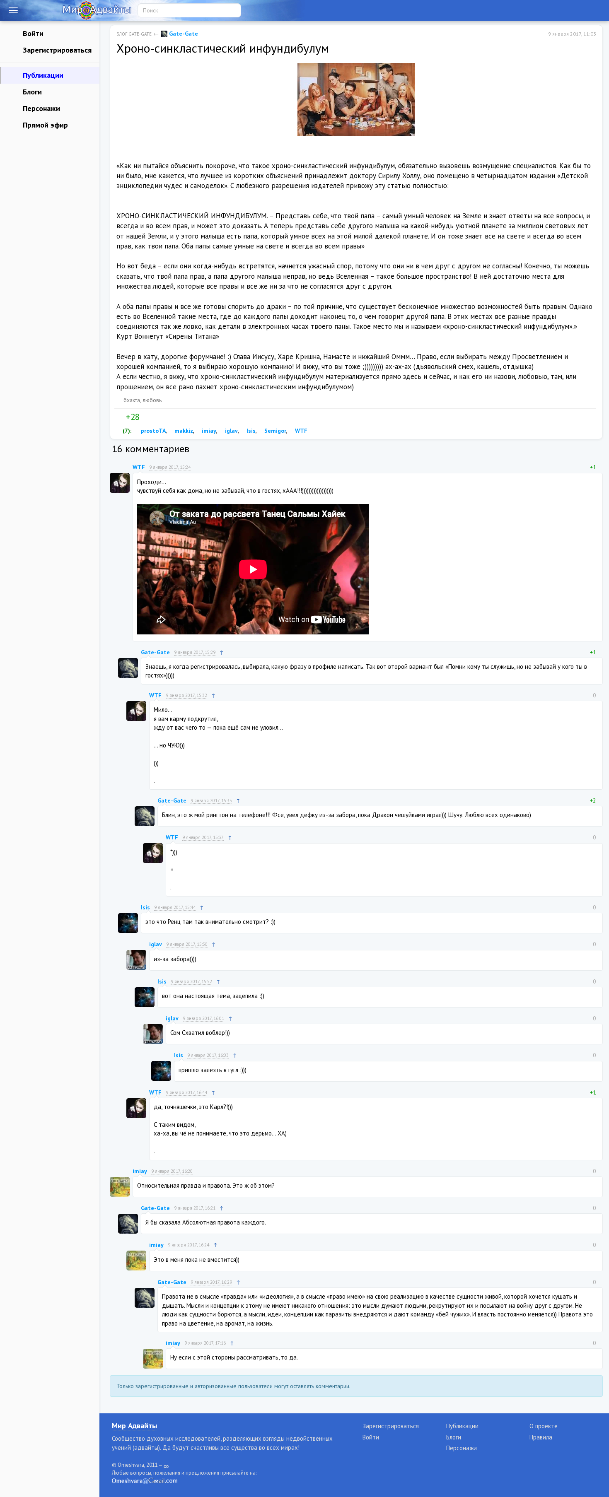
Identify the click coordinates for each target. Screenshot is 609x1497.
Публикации (42, 75)
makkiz (183, 430)
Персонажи (40, 108)
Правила (540, 1437)
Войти (32, 33)
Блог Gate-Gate (134, 34)
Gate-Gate (182, 33)
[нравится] (119, 417)
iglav (230, 430)
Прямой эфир (44, 125)
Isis (250, 430)
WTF (300, 430)
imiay (208, 430)
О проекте (543, 1426)
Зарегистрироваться (56, 50)
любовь (152, 400)
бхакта (131, 400)
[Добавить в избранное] (163, 417)
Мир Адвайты (134, 1425)
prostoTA (152, 430)
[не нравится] (146, 417)
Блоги (31, 91)
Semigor (274, 430)
